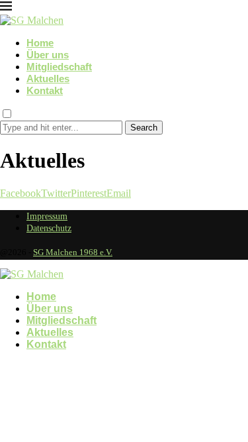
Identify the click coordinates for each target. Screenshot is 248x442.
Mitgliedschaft (59, 66)
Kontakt (44, 90)
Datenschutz (48, 228)
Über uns (47, 54)
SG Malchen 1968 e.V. (72, 252)
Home (40, 42)
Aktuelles (47, 78)
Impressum (46, 216)
